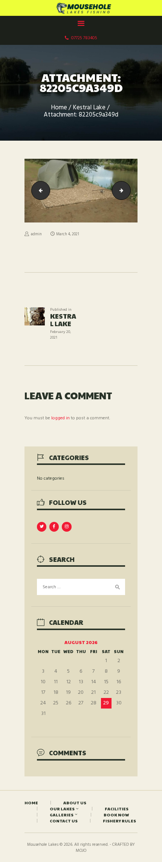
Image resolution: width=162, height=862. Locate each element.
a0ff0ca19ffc (128, 190)
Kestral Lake (89, 108)
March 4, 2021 (67, 234)
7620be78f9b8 (38, 190)
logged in (60, 418)
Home (59, 108)
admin (36, 234)
